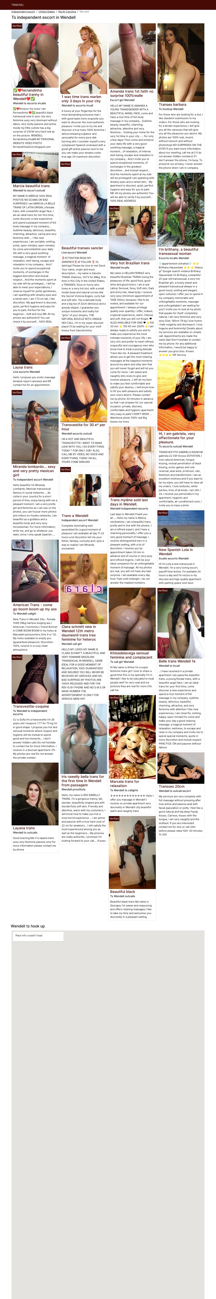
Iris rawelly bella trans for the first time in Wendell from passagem (83, 780)
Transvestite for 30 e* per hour (83, 427)
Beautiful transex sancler (82, 248)
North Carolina (67, 11)
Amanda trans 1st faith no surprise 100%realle (132, 93)
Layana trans (24, 828)
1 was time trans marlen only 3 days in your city (81, 99)
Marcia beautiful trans (31, 186)
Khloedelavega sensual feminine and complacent (131, 655)
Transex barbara (172, 104)
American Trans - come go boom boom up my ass (35, 607)
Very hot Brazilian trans (130, 263)
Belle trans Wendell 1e (177, 661)
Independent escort (23, 11)
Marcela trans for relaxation (124, 783)
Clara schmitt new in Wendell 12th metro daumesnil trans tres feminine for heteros (79, 633)
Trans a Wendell (75, 516)
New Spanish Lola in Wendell (176, 552)
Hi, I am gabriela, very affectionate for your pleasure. (177, 437)
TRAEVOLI (17, 4)
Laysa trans (23, 367)
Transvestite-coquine (31, 706)
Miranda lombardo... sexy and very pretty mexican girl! (34, 470)
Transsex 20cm (171, 786)
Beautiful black (122, 892)
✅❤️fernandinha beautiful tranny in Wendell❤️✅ (28, 94)
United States (47, 11)
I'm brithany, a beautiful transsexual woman (178, 251)
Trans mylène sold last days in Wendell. (129, 502)
